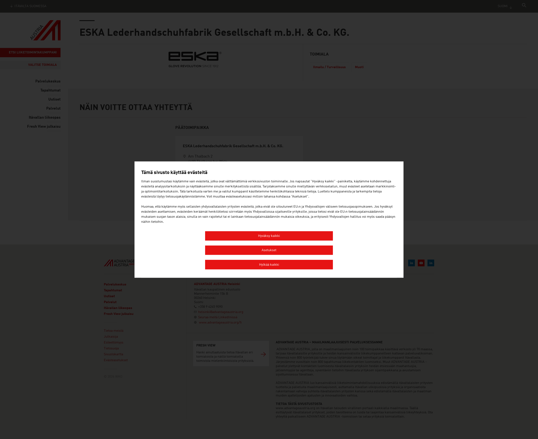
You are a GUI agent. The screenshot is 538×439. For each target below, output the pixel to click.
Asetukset (269, 250)
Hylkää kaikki (269, 265)
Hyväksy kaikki (269, 236)
